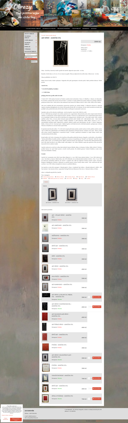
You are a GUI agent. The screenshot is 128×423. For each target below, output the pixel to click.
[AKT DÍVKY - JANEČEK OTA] (61, 53)
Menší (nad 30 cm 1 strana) (56, 178)
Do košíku (97, 297)
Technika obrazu (71, 176)
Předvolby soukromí (29, 420)
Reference (85, 28)
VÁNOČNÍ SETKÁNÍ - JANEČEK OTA (62, 375)
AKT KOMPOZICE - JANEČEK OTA (62, 284)
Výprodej (28, 49)
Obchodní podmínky (63, 28)
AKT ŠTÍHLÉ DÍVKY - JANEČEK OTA (62, 324)
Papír (76, 178)
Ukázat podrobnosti (5, 419)
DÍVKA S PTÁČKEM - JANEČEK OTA (62, 396)
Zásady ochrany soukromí (41, 420)
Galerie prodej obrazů (33, 28)
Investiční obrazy (30, 51)
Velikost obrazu (91, 176)
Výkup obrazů (76, 28)
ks (91, 297)
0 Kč (26, 58)
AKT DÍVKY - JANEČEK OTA (60, 266)
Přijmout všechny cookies (16, 419)
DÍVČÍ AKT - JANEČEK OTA (60, 246)
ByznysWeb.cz (99, 421)
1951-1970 (69, 178)
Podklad (45, 178)
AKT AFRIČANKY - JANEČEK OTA (61, 225)
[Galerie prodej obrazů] (64, 26)
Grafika (88, 178)
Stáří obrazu (81, 176)
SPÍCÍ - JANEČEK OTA (58, 256)
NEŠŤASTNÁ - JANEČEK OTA (60, 235)
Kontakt (94, 28)
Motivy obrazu (60, 176)
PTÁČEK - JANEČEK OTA (59, 345)
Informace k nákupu (49, 28)
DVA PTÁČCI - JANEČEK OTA (60, 276)
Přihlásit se (35, 61)
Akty (82, 178)
